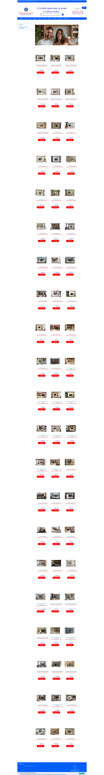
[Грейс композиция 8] (55, 327)
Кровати (44, 18)
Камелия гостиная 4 (71, 502)
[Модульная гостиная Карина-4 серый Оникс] (70, 630)
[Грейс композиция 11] (40, 731)
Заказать (41, 72)
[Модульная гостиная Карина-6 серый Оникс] (55, 630)
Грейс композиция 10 (72, 704)
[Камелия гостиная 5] (41, 529)
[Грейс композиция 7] (40, 327)
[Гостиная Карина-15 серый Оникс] (55, 596)
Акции (27, 1)
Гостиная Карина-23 (56, 233)
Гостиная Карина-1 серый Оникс (71, 603)
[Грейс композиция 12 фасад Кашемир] (56, 697)
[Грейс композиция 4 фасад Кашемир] (56, 428)
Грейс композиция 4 (42, 300)
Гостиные (55, 18)
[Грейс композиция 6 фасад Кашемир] (70, 394)
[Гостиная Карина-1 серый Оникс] (70, 596)
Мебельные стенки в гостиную (23, 28)
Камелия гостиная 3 (56, 502)
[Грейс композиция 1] (70, 529)
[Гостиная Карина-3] (55, 731)
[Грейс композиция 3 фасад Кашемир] (71, 428)
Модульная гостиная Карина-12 (71, 98)
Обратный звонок (33, 1)
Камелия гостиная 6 (57, 536)
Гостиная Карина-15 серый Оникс (56, 603)
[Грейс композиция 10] (71, 697)
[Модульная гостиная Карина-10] (41, 91)
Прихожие (60, 18)
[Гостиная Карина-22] (41, 226)
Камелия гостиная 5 (42, 536)
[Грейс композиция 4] (41, 293)
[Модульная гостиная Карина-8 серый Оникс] (40, 596)
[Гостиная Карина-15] (70, 125)
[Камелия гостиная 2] (41, 495)
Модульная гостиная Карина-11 (56, 98)
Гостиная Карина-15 (71, 132)
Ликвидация (66, 18)
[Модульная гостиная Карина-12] (70, 91)
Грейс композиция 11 (42, 738)
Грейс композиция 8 (56, 334)
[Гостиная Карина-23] (55, 226)
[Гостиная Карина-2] (71, 563)
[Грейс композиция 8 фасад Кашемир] (41, 394)
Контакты (22, 1)
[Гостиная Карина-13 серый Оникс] (70, 664)
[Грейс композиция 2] (41, 563)
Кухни (26, 18)
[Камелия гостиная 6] (56, 529)
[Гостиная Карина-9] (70, 731)
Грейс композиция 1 (71, 536)
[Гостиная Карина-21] (70, 192)
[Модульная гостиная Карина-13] (41, 125)
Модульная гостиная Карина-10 (42, 98)
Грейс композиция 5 (57, 300)
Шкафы (30, 18)
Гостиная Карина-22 (42, 233)
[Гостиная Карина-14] (56, 125)
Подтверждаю (81, 773)
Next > (75, 38)
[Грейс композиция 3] (56, 563)
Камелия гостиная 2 (42, 502)
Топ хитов (21, 18)
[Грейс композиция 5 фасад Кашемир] (41, 428)
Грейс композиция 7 (41, 334)
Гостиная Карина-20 (56, 199)
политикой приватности (62, 774)
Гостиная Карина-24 (71, 233)
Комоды (39, 18)
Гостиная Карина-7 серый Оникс (43, 637)
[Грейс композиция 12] (41, 697)
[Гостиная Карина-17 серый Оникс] (56, 664)
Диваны (34, 18)
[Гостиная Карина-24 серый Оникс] (41, 664)
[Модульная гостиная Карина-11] (55, 91)
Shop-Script (20, 763)
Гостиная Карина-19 (41, 199)
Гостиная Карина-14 (57, 132)
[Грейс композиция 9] (70, 327)
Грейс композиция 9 (71, 334)
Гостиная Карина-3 (56, 738)
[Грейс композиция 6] (71, 293)
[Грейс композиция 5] (56, 293)
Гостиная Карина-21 (71, 199)
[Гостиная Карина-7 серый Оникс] (41, 630)
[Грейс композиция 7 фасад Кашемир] (56, 394)
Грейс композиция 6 (72, 300)
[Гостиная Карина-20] (55, 192)
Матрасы (49, 18)
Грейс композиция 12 (43, 704)
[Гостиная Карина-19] (40, 192)
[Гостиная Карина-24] (70, 226)
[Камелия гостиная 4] (70, 495)
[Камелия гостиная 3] (55, 495)
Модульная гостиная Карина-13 (42, 132)
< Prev (33, 38)
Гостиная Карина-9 (71, 738)
